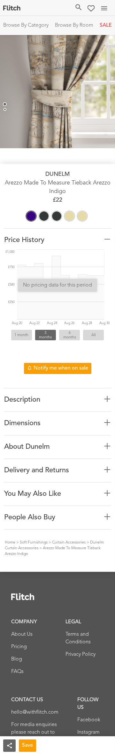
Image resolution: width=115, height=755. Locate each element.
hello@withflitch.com (34, 712)
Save (27, 745)
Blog (16, 659)
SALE (106, 25)
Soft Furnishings (34, 542)
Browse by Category (26, 25)
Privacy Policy (80, 654)
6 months (69, 335)
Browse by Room (74, 25)
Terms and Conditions (78, 638)
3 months (45, 335)
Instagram (88, 732)
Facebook (88, 720)
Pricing (19, 646)
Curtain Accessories (69, 542)
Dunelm (57, 174)
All (93, 335)
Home (10, 542)
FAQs (17, 671)
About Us (22, 634)
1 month (21, 335)
